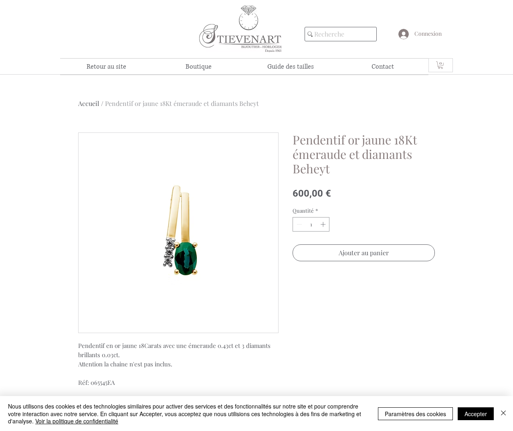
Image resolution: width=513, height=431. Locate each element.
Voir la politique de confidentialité (76, 421)
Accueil (88, 103)
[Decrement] (298, 224)
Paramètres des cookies (415, 414)
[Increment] (324, 224)
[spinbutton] (311, 224)
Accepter (476, 414)
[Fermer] (503, 414)
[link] (440, 65)
